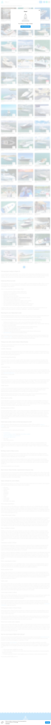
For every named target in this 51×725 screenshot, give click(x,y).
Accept (47, 722)
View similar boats (25, 26)
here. (17, 722)
